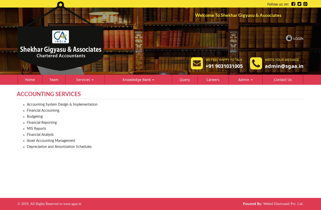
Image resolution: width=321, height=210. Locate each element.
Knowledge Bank (137, 79)
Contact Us (283, 79)
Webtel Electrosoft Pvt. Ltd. (283, 204)
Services (83, 79)
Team (53, 79)
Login (298, 38)
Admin (244, 79)
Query (185, 79)
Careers (212, 79)
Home (30, 79)
